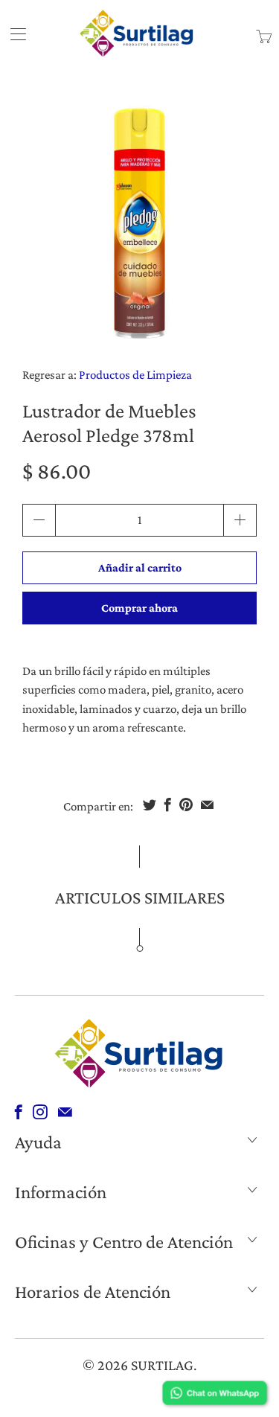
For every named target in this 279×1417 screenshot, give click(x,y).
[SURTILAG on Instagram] (40, 1111)
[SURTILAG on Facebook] (18, 1111)
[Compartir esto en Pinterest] (186, 804)
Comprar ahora (139, 607)
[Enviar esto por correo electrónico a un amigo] (207, 804)
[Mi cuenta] (13, 34)
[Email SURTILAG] (65, 1111)
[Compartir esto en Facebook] (167, 804)
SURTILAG (162, 1365)
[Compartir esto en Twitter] (149, 804)
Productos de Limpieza (135, 375)
